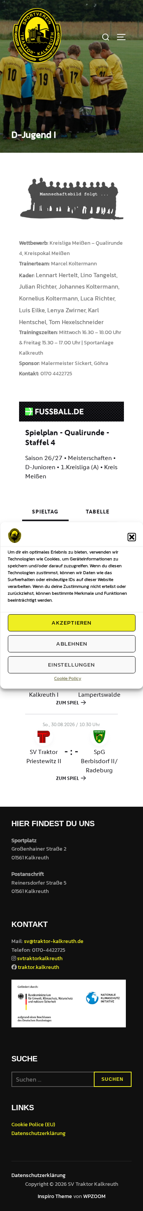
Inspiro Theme (55, 1196)
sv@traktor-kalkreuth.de (54, 941)
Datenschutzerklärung (38, 1133)
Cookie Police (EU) (33, 1125)
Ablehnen (71, 643)
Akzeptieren (71, 622)
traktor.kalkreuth (38, 967)
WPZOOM (94, 1196)
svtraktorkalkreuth (40, 958)
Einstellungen (71, 664)
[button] (131, 537)
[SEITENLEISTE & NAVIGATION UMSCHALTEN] (124, 37)
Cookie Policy (67, 678)
